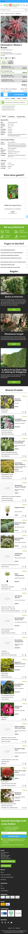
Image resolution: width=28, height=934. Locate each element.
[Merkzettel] (21, 5)
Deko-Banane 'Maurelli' (18, 596)
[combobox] (12, 9)
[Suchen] (25, 9)
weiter (14, 309)
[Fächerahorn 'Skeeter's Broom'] (14, 29)
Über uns (2, 872)
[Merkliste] (22, 412)
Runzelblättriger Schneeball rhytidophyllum (19, 685)
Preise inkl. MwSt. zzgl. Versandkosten (9, 89)
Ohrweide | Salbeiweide (18, 399)
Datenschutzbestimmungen (13, 839)
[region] (14, 29)
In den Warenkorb (19, 94)
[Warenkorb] (26, 5)
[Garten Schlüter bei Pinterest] (8, 922)
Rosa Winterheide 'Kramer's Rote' (19, 618)
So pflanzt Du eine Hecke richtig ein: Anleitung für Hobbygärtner (14, 371)
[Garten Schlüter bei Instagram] (5, 922)
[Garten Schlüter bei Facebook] (2, 922)
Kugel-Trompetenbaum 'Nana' (19, 574)
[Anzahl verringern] (2, 94)
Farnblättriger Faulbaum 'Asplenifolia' (18, 554)
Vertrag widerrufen (5, 865)
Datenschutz (18, 928)
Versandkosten (20, 930)
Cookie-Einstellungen (4, 890)
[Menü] (1, 5)
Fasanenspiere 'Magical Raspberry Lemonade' (20, 463)
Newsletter (3, 888)
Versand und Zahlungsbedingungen (7, 877)
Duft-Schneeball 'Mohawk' (19, 539)
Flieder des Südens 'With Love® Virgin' (20, 727)
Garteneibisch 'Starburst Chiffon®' (20, 486)
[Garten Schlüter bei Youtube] (11, 922)
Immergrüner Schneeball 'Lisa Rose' (20, 420)
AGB (12, 840)
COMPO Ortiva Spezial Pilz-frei (12, 205)
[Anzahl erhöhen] (9, 94)
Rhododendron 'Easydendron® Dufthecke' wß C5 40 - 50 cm (20, 640)
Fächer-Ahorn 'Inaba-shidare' (20, 771)
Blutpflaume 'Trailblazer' (18, 793)
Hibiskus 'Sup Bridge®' (18, 707)
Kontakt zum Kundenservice (6, 858)
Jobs (1, 885)
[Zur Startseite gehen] (11, 5)
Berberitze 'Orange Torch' (20, 749)
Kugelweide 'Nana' (20, 507)
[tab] (4, 116)
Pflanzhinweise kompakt (14, 334)
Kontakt (3, 1)
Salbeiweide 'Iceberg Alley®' (20, 523)
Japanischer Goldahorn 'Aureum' (20, 663)
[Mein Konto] (24, 5)
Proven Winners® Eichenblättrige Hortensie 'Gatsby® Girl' (20, 442)
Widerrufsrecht (3, 879)
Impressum (10, 928)
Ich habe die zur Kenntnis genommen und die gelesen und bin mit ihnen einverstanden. (14, 840)
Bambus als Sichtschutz (14, 297)
